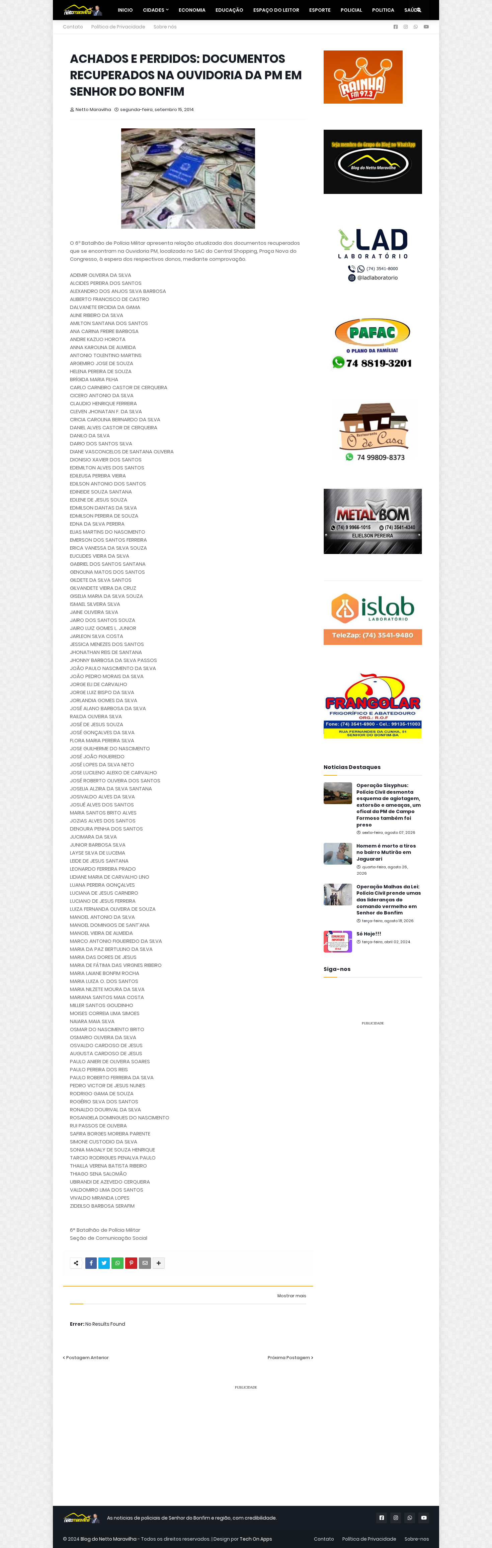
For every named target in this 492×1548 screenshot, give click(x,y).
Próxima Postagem (289, 1357)
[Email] (145, 1263)
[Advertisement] (373, 1131)
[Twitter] (104, 1263)
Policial (351, 10)
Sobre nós (165, 26)
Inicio (125, 10)
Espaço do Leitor (276, 10)
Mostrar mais (291, 1296)
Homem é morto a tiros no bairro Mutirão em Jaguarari (386, 852)
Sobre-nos (417, 1539)
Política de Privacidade (118, 26)
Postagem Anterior (87, 1357)
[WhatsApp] (117, 1263)
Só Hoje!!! (368, 934)
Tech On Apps (256, 1539)
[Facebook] (91, 1263)
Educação (229, 10)
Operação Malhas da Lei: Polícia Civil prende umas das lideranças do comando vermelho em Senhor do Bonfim (388, 900)
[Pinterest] (131, 1263)
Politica (383, 10)
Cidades (153, 10)
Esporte (320, 10)
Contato (73, 26)
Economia (192, 10)
